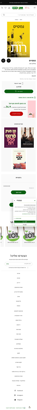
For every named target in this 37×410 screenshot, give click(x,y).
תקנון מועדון (18, 362)
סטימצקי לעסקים (18, 311)
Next (36, 2)
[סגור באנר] (14, 200)
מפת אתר (18, 329)
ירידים (18, 282)
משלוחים (18, 344)
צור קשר (18, 367)
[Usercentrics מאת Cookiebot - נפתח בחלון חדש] (21, 200)
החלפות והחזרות (18, 348)
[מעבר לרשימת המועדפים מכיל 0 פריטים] (5, 8)
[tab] (18, 178)
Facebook (20, 390)
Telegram (20, 400)
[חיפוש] (4, 15)
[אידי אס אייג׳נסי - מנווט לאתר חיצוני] (15, 408)
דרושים (18, 325)
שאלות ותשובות (18, 339)
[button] (9, 8)
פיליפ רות (32, 64)
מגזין (18, 296)
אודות (18, 273)
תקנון (18, 353)
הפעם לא (25, 224)
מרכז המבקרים (18, 315)
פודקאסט (18, 301)
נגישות (18, 306)
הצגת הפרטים (18, 218)
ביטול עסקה (19, 320)
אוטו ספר (18, 334)
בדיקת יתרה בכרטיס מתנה (18, 371)
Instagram (20, 395)
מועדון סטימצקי (18, 287)
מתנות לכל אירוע (18, 292)
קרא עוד (34, 75)
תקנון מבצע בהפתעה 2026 (19, 357)
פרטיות (18, 385)
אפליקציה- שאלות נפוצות (18, 381)
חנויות (18, 278)
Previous (2, 2)
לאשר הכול (25, 221)
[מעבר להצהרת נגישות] (29, 408)
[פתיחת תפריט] (34, 8)
